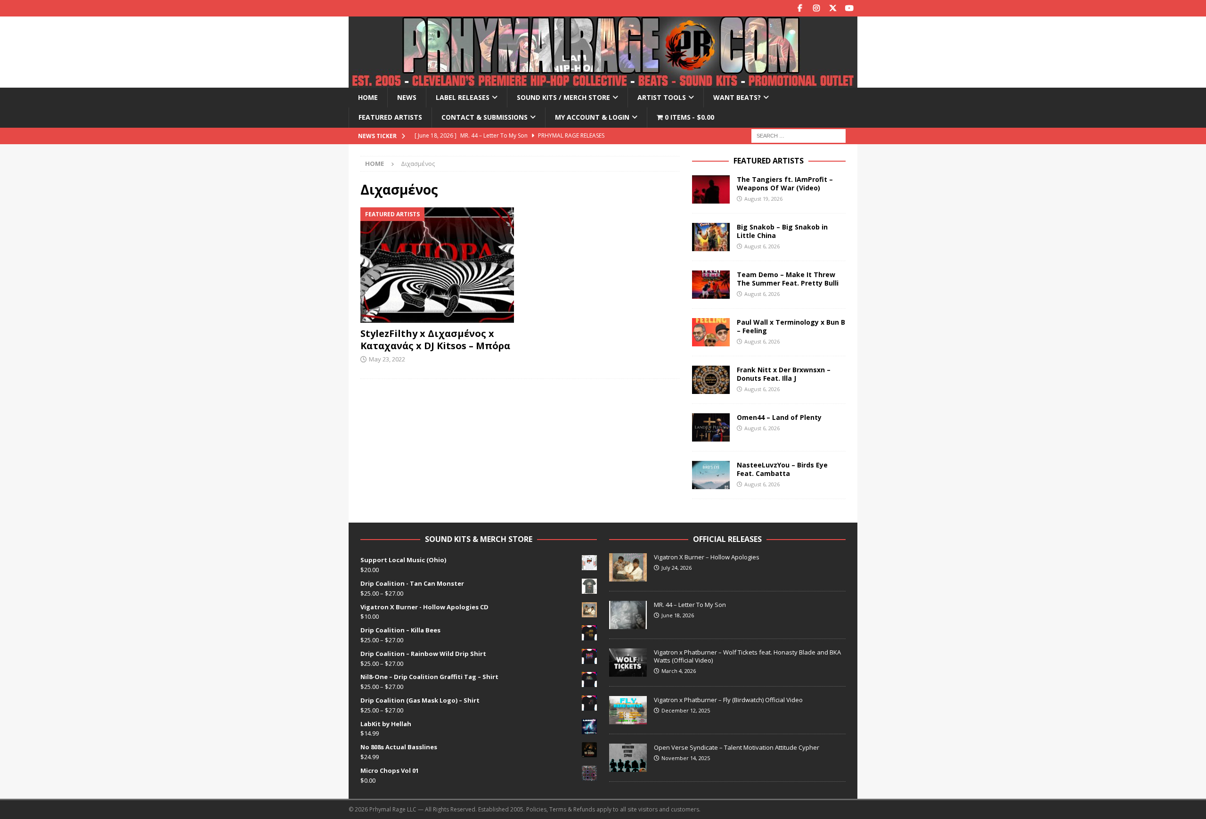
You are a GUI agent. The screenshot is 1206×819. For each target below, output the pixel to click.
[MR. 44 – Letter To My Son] (628, 615)
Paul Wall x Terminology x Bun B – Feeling (791, 326)
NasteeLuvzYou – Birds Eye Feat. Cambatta (782, 469)
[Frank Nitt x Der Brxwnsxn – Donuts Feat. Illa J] (711, 380)
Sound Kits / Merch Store (563, 97)
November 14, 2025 (685, 758)
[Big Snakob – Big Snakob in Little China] (711, 237)
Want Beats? (737, 97)
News (406, 97)
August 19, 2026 (763, 198)
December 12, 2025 (685, 710)
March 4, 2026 (678, 670)
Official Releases (727, 539)
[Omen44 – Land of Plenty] (711, 427)
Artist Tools (661, 97)
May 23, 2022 (387, 359)
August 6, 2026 (762, 246)
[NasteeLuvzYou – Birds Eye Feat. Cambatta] (711, 475)
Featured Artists (390, 117)
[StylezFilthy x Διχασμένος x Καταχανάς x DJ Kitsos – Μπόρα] (437, 265)
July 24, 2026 (676, 567)
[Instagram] (816, 8)
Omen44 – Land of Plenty (779, 417)
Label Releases (462, 97)
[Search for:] (798, 135)
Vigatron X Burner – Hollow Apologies (706, 557)
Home (368, 97)
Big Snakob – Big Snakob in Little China (782, 231)
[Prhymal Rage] (603, 82)
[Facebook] (799, 8)
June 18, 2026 (677, 615)
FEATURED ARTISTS (768, 161)
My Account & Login (592, 117)
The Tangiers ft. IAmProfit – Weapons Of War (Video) (785, 183)
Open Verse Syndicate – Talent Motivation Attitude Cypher (736, 747)
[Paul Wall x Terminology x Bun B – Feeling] (711, 332)
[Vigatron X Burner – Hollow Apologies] (628, 567)
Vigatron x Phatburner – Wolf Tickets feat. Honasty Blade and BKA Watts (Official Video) (747, 656)
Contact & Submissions (484, 117)
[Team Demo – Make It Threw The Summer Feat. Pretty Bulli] (711, 284)
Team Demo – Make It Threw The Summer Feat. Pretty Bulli (788, 278)
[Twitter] (832, 8)
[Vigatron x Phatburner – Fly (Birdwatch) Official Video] (628, 710)
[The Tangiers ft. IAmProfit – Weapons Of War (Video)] (711, 189)
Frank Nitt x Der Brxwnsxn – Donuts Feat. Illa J (784, 374)
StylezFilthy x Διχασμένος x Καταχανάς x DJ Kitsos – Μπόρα (435, 339)
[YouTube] (849, 8)
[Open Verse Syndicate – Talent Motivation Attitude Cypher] (628, 758)
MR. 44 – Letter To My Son (690, 604)
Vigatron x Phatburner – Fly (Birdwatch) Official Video (728, 700)
